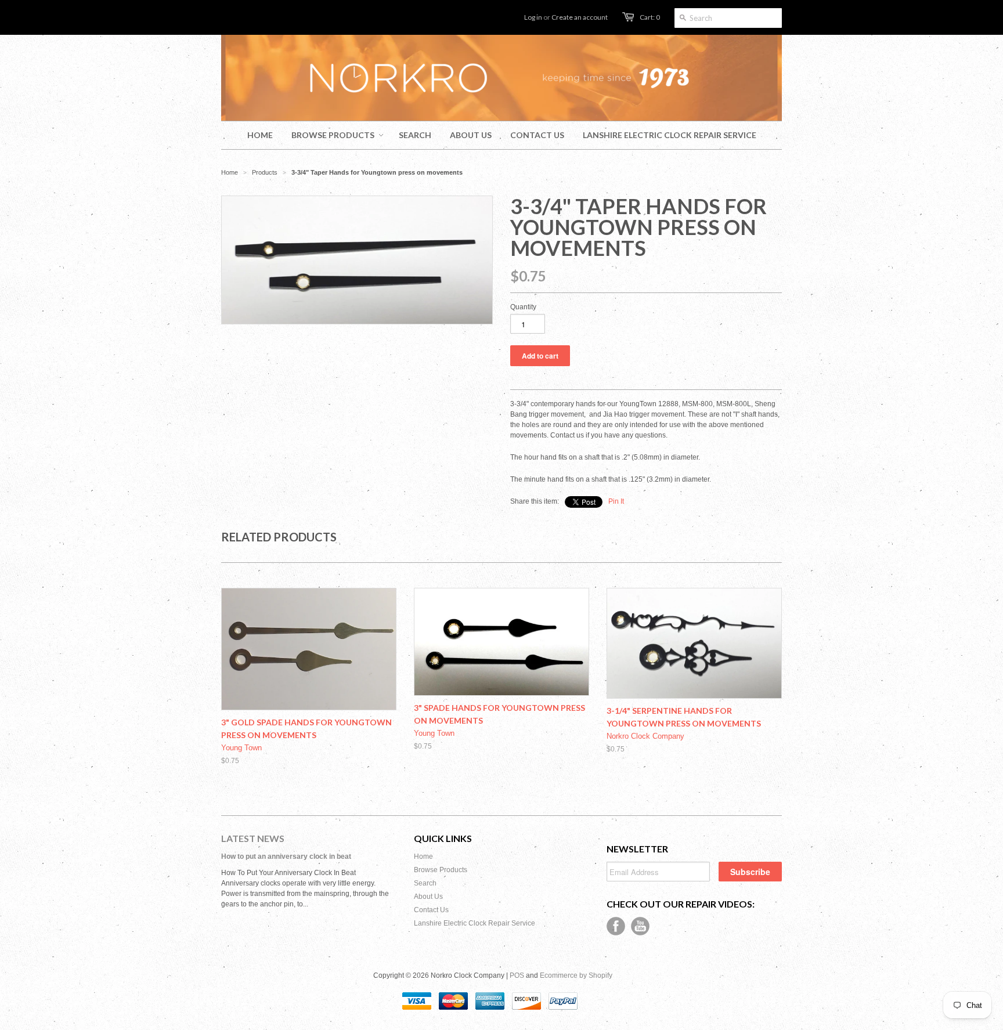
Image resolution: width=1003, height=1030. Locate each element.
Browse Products (440, 870)
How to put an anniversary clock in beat (286, 856)
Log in (533, 17)
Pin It (616, 501)
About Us (428, 896)
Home (423, 856)
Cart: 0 (650, 17)
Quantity (523, 307)
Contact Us (431, 910)
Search (425, 883)
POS (517, 975)
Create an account (579, 17)
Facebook (616, 926)
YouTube (640, 926)
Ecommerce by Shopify (576, 975)
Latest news (252, 838)
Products (264, 172)
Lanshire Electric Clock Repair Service (474, 923)
